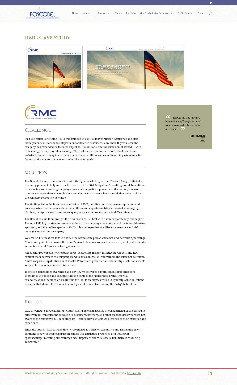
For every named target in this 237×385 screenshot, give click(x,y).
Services (102, 13)
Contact (201, 13)
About (86, 13)
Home (75, 13)
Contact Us (134, 373)
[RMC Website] (135, 87)
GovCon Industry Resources (155, 13)
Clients (118, 13)
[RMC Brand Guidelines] (55, 87)
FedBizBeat (183, 13)
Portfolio (131, 13)
